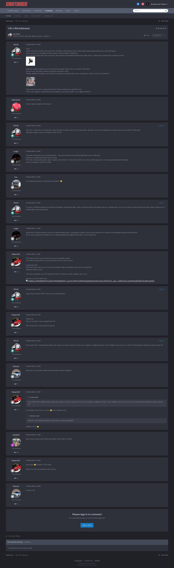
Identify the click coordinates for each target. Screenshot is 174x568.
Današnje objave (13, 10)
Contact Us (88, 561)
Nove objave (26, 10)
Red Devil (16, 100)
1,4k (17, 117)
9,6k (17, 452)
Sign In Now (87, 525)
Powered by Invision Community (87, 565)
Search (68, 10)
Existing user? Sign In (159, 4)
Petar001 (16, 254)
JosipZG (16, 435)
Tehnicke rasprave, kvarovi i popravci (37, 36)
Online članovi (36, 16)
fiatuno (16, 366)
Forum (8, 16)
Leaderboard (48, 16)
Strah (18, 34)
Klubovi (76, 10)
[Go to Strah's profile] (10, 35)
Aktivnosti (59, 10)
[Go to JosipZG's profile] (16, 442)
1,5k (17, 169)
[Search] (166, 10)
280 (17, 62)
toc (15, 177)
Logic (15, 151)
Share (147, 35)
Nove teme (38, 10)
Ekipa (26, 16)
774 (17, 384)
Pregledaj (48, 10)
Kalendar (18, 16)
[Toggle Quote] (29, 397)
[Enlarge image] (61, 181)
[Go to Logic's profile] (16, 158)
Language (78, 561)
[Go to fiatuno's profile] (16, 373)
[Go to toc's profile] (16, 184)
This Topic (158, 10)
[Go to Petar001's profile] (16, 261)
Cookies (97, 561)
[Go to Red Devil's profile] (16, 107)
